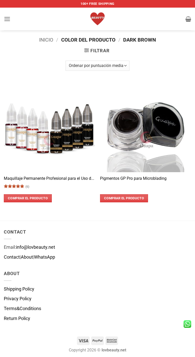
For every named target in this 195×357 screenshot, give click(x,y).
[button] (7, 19)
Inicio (46, 40)
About (27, 257)
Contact (12, 257)
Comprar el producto (28, 198)
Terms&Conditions (22, 308)
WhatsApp (44, 257)
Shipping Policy (19, 289)
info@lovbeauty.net (35, 247)
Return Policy (17, 318)
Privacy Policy (17, 298)
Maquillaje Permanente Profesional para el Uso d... (49, 178)
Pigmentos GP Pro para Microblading (133, 178)
